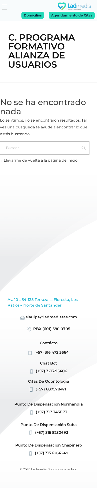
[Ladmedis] (74, 6)
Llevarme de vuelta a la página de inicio (40, 160)
